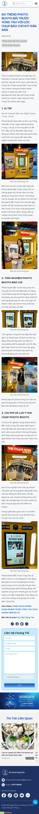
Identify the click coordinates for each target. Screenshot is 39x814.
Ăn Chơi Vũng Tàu (25, 617)
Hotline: (13, 785)
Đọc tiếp (30, 758)
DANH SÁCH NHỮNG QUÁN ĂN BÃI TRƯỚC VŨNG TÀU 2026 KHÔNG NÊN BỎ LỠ (19, 609)
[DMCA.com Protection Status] (6, 812)
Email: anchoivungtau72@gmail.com (18, 780)
